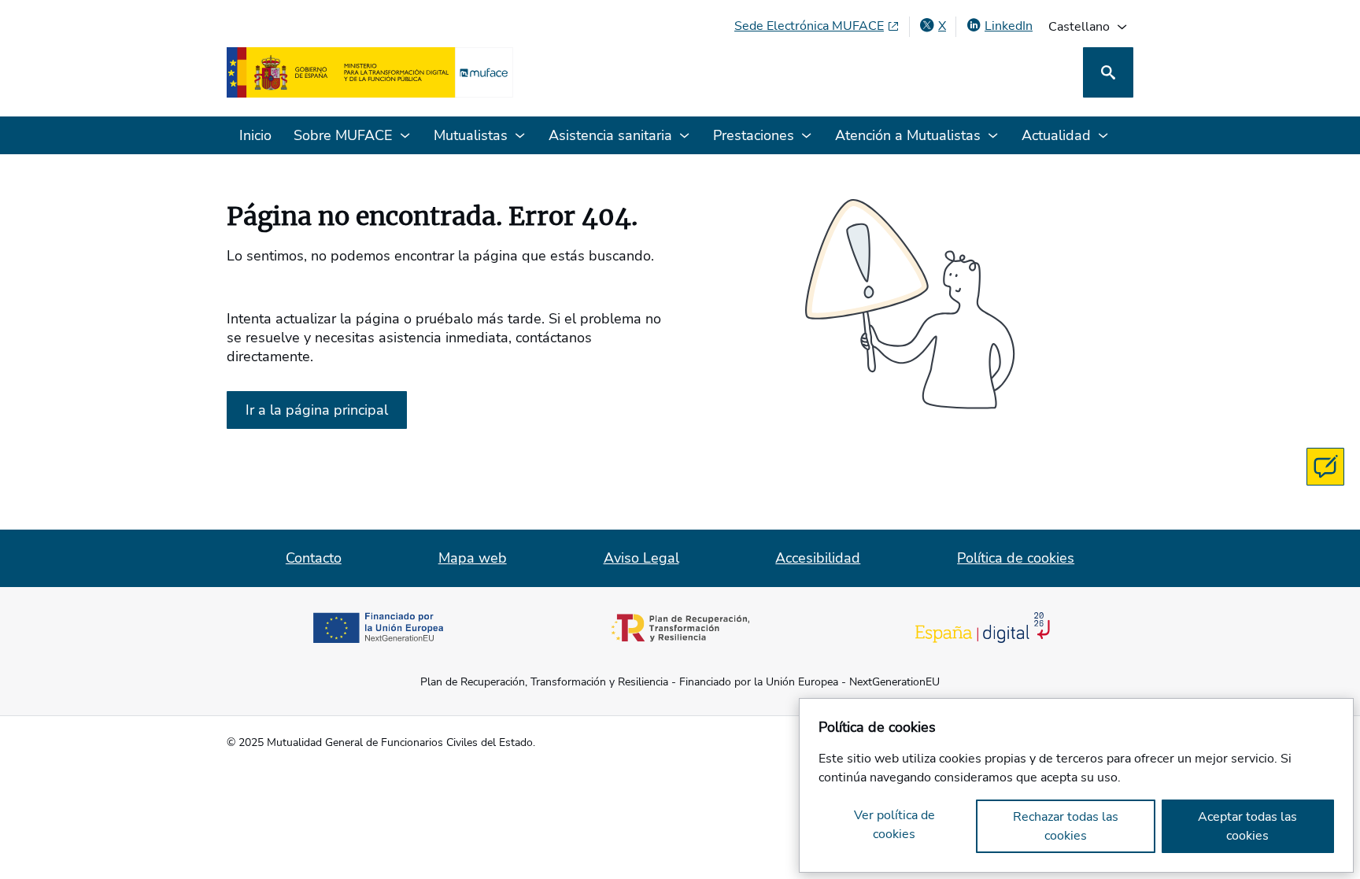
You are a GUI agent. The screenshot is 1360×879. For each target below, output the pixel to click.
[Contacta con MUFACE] (1325, 467)
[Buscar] (1108, 72)
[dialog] (1076, 785)
